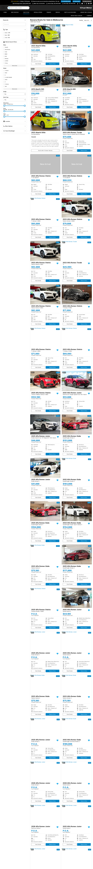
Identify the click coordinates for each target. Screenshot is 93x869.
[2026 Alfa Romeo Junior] (45, 771)
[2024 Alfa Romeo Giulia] (77, 511)
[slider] (4, 106)
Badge (4, 91)
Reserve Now (52, 63)
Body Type (5, 97)
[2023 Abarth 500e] (45, 34)
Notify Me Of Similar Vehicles (45, 150)
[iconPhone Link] (80, 3)
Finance (49, 12)
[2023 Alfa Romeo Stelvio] (45, 164)
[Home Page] (3, 7)
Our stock (26, 12)
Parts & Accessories (70, 12)
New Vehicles (15, 12)
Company (89, 15)
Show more (14, 65)
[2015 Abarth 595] (45, 77)
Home (5, 12)
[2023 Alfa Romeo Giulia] (45, 554)
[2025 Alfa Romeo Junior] (77, 381)
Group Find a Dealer (76, 15)
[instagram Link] (86, 3)
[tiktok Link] (78, 3)
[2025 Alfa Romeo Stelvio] (45, 381)
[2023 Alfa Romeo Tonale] (77, 121)
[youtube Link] (89, 3)
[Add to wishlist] (57, 46)
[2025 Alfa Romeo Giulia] (77, 424)
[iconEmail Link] (82, 3)
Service (58, 12)
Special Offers (38, 12)
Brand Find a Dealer (86, 12)
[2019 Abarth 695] (77, 77)
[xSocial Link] (84, 3)
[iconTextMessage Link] (91, 3)
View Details (38, 63)
